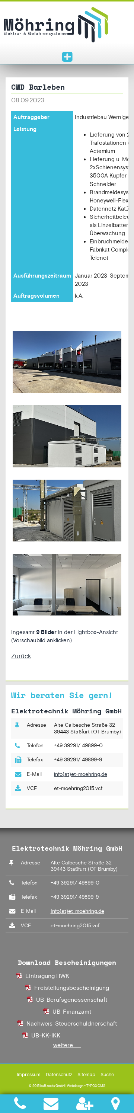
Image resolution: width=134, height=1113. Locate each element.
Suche (107, 1074)
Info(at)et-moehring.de (77, 911)
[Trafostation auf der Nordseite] (67, 437)
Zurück (21, 656)
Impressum (29, 1074)
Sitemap (86, 1074)
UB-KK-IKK (45, 1035)
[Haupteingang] (67, 363)
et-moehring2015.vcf (75, 925)
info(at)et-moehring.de (80, 774)
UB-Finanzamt (71, 1011)
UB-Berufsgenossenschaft (71, 999)
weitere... (67, 1045)
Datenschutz (59, 1074)
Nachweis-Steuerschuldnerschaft (71, 1023)
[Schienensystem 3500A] (67, 511)
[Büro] (67, 585)
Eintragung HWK (47, 975)
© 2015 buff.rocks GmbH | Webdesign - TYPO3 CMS (67, 1086)
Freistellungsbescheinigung (71, 987)
